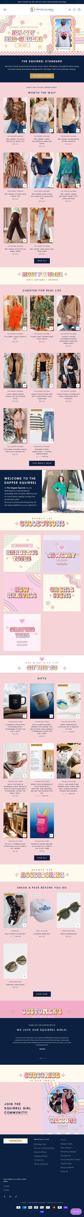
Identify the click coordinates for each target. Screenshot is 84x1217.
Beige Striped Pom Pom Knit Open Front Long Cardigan (42, 396)
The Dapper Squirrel (15, 136)
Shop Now (42, 994)
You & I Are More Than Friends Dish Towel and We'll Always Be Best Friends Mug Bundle (68, 787)
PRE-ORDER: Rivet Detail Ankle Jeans (15, 250)
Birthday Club (40, 1144)
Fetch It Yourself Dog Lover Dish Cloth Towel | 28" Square (15, 846)
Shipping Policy (41, 1156)
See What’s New (42, 76)
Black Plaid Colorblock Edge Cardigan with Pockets (68, 396)
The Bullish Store (15, 722)
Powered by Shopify (55, 1202)
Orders (6, 1186)
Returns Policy (40, 1152)
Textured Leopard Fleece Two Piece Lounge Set (15, 450)
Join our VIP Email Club (44, 1148)
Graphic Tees (66, 1164)
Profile (6, 1190)
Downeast (15, 931)
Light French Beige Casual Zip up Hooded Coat (15, 396)
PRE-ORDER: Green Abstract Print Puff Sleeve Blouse (68, 196)
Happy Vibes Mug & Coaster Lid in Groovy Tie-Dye (68, 727)
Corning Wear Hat (42, 934)
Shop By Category (68, 1152)
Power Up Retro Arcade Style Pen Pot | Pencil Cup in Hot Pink (42, 846)
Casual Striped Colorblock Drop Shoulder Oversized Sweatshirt (69, 340)
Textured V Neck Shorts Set (15, 338)
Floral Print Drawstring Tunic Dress (42, 338)
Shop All (64, 1171)
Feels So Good (42, 931)
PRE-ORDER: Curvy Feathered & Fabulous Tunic (42, 141)
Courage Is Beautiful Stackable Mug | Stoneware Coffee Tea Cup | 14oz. (15, 728)
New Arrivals (66, 1148)
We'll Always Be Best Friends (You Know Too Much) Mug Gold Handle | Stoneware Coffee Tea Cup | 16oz (42, 729)
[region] (42, 35)
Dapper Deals (66, 1144)
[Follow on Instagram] (10, 1196)
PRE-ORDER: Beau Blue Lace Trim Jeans (42, 250)
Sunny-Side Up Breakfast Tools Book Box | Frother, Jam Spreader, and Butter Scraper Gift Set (42, 788)
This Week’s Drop (42, 463)
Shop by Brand (67, 1167)
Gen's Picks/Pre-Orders (70, 1160)
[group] (42, 35)
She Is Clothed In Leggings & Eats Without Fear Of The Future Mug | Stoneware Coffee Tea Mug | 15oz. (15, 788)
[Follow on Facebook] (5, 1196)
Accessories (66, 1156)
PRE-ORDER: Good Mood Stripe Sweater (68, 140)
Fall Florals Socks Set (15, 934)
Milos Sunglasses (69, 934)
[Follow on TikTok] (16, 1196)
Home (63, 1140)
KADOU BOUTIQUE (68, 931)
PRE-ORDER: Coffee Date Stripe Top (15, 195)
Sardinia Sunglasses (15, 985)
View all (42, 261)
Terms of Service (41, 1164)
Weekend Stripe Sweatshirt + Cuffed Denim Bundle (42, 451)
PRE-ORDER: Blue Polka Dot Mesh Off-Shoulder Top (42, 196)
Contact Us (39, 1160)
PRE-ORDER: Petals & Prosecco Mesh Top (15, 140)
